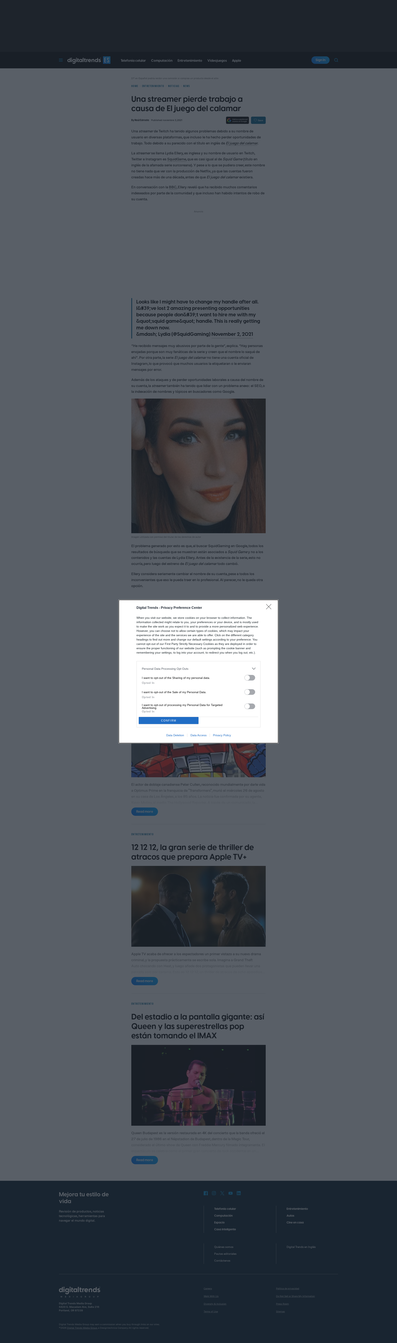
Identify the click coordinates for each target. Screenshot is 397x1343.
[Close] (270, 608)
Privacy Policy (222, 735)
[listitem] (198, 668)
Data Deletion (175, 735)
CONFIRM (168, 720)
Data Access (198, 735)
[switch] (249, 678)
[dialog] (198, 671)
